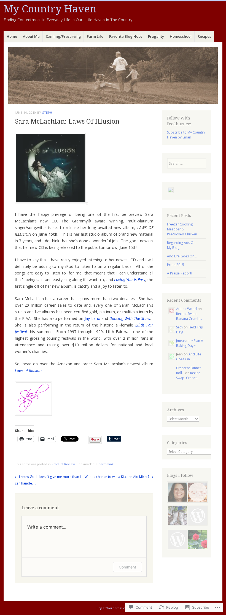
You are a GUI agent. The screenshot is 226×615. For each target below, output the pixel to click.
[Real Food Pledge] (196, 492)
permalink (106, 464)
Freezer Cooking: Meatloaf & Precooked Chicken (182, 229)
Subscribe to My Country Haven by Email (186, 135)
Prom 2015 (175, 264)
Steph (47, 112)
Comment (127, 567)
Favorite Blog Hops (125, 36)
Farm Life (95, 36)
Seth (179, 327)
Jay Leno (92, 318)
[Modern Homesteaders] (176, 540)
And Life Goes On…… (183, 256)
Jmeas (180, 340)
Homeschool (181, 36)
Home (12, 36)
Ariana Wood (186, 308)
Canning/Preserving (63, 36)
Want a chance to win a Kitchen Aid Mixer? (119, 476)
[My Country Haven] (113, 75)
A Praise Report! (179, 273)
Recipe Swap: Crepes (188, 375)
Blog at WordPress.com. (113, 608)
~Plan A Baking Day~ (189, 343)
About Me (31, 36)
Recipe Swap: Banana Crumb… (189, 316)
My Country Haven (50, 9)
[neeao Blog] (196, 516)
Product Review (63, 464)
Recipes (204, 36)
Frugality (156, 36)
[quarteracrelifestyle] (176, 516)
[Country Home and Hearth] (196, 540)
